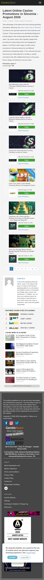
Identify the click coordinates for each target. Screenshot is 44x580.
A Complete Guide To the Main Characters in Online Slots (26, 336)
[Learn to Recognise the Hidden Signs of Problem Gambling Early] (10, 371)
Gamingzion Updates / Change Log (16, 504)
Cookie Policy (8, 478)
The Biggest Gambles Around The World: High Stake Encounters (27, 345)
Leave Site (25, 557)
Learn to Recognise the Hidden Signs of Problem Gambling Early (25, 370)
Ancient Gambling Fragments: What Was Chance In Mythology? (27, 353)
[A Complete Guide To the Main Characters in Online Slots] (10, 337)
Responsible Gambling (12, 484)
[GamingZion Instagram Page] (11, 423)
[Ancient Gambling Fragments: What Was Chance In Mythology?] (10, 354)
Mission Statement (10, 468)
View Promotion (23, 97)
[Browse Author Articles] (10, 281)
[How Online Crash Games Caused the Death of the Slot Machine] (10, 363)
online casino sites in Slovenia (31, 27)
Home (5, 21)
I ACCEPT (12, 557)
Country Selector (10, 497)
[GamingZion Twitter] (16, 423)
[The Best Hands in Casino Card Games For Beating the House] (10, 380)
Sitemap (7, 501)
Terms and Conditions (11, 472)
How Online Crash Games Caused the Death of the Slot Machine (27, 361)
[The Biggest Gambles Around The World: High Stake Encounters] (10, 346)
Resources (8, 507)
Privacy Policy (9, 475)
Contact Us (8, 481)
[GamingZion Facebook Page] (5, 423)
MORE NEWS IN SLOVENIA (22, 386)
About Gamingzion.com (12, 465)
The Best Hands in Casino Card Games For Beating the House (27, 378)
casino (10, 21)
